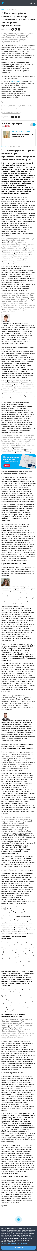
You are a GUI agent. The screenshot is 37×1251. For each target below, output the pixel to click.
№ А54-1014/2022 (18, 528)
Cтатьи (4, 146)
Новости (4, 9)
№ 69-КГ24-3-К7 (12, 1114)
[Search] (31, 3)
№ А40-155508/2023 (22, 917)
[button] (12, 29)
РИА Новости (15, 82)
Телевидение (26, 106)
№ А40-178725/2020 (14, 667)
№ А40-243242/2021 (14, 1145)
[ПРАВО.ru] (2, 3)
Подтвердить (18, 1247)
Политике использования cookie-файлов (14, 1243)
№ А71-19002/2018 (19, 835)
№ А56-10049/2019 (12, 1202)
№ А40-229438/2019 (21, 847)
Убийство (14, 106)
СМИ (5, 106)
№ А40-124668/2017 (27, 1163)
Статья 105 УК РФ (10, 109)
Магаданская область (11, 112)
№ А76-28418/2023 (17, 791)
